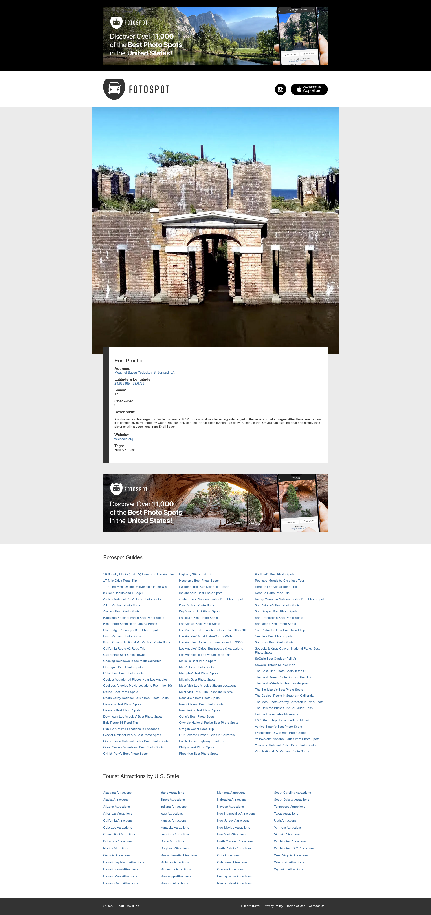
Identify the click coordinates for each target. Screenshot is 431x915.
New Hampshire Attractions (236, 813)
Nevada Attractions (230, 806)
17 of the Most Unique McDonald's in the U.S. (135, 586)
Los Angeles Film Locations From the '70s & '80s (213, 630)
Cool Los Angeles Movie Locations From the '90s (138, 685)
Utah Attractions (285, 820)
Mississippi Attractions (175, 876)
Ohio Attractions (228, 855)
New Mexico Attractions (233, 827)
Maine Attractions (172, 841)
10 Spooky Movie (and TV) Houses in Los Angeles (138, 574)
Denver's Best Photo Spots (122, 704)
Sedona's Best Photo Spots (274, 642)
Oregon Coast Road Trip (196, 729)
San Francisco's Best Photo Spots (279, 617)
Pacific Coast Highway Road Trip (202, 741)
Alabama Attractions (117, 792)
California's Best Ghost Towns (124, 654)
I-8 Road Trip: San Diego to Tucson (204, 586)
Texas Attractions (286, 813)
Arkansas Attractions (117, 813)
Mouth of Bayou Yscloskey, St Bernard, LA (144, 372)
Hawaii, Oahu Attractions (120, 883)
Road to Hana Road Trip (272, 593)
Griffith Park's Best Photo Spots (125, 753)
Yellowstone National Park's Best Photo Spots (287, 739)
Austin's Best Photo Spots (121, 611)
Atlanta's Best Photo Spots (122, 605)
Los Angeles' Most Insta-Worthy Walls (205, 636)
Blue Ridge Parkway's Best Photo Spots (131, 630)
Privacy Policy (273, 906)
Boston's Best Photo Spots (122, 636)
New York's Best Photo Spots (199, 710)
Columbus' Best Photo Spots (123, 673)
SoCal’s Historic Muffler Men (275, 665)
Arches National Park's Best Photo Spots (132, 599)
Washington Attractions (290, 841)
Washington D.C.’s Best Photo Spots (280, 732)
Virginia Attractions (287, 834)
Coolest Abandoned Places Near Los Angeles (135, 679)
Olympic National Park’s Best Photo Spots (208, 722)
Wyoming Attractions (288, 869)
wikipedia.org (123, 439)
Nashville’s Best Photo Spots (199, 698)
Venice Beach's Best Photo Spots (278, 726)
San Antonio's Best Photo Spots (277, 605)
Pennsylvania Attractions (234, 876)
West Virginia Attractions (291, 855)
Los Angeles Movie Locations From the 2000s (211, 642)
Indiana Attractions (173, 806)
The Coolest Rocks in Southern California (284, 695)
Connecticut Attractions (119, 834)
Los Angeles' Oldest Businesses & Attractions (211, 648)
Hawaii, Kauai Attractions (120, 869)
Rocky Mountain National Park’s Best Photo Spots (290, 599)
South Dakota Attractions (291, 799)
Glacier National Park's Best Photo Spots (132, 735)
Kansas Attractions (173, 820)
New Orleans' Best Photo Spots (201, 704)
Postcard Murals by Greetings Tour (279, 580)
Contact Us (316, 906)
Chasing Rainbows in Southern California (132, 661)
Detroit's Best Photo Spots (121, 710)
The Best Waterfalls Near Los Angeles (282, 683)
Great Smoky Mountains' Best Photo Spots (133, 747)
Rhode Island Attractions (234, 883)
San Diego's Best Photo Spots (276, 611)
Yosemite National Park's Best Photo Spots (285, 745)
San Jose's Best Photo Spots (275, 623)
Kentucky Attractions (174, 827)
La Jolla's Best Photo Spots (198, 617)
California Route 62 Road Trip (124, 648)
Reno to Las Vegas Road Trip (276, 586)
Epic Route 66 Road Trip (120, 722)
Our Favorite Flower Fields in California (207, 735)
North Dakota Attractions (234, 848)
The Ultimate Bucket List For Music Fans (284, 708)
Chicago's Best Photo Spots (123, 667)
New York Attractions (231, 834)
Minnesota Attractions (175, 869)
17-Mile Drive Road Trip (120, 580)
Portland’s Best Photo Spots (275, 574)
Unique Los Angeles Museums (276, 714)
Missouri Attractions (174, 883)
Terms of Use (295, 906)
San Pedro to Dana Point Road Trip (280, 630)
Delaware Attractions (117, 841)
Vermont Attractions (288, 827)
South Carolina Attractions (292, 792)
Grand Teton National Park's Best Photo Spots (136, 741)
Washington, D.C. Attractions (294, 848)
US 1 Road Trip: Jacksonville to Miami (282, 720)
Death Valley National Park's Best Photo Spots (136, 698)
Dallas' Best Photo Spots (120, 692)
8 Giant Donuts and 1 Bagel (123, 593)
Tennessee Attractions (289, 806)
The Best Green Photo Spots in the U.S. (283, 677)
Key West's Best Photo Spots (199, 611)
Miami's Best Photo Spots (197, 679)
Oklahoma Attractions (232, 862)
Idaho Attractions (172, 792)
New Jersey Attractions (233, 820)
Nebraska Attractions (231, 799)
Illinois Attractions (172, 799)
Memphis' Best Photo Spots (198, 673)
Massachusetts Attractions (178, 855)
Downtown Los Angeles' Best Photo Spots (132, 716)
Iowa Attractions (171, 813)
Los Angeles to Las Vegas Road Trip (205, 654)
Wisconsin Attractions (289, 862)
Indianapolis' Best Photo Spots (200, 593)
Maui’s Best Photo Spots (196, 667)
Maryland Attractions (174, 848)
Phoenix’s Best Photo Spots (198, 753)
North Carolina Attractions (235, 841)
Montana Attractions (231, 792)
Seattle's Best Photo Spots (273, 636)
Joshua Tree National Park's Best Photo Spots (211, 599)
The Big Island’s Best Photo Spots (279, 689)
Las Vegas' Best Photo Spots (199, 623)
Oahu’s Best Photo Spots (197, 716)
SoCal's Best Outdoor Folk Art (276, 658)
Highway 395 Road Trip (195, 574)
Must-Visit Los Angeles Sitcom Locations (207, 685)
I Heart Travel (250, 906)
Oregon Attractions (230, 869)
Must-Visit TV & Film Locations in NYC (206, 692)
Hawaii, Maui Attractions (120, 876)
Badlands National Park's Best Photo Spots (133, 617)
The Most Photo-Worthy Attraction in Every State (289, 702)
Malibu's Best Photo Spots (197, 661)
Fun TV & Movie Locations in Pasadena (131, 729)
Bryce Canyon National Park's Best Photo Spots (137, 642)
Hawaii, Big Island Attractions (123, 862)
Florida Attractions (116, 848)
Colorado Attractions (117, 827)
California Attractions (117, 820)
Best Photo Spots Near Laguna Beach (130, 623)
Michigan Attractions (174, 862)
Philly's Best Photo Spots (196, 747)
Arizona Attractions (116, 806)
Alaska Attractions (115, 799)
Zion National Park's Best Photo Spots (282, 751)
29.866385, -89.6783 (129, 383)
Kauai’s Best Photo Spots (197, 605)
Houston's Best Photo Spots (199, 580)
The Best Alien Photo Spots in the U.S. (282, 671)
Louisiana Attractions (175, 834)
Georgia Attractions (116, 855)
